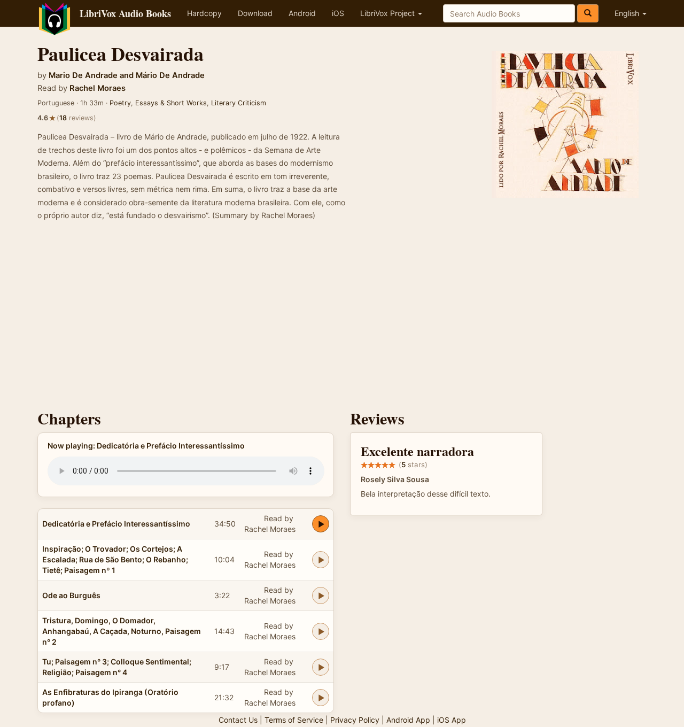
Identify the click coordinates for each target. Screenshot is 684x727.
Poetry (120, 103)
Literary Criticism (238, 103)
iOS (338, 13)
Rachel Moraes (97, 88)
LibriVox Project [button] (388, 13)
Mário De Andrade (170, 75)
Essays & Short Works (171, 103)
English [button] (628, 13)
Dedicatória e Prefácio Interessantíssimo (116, 523)
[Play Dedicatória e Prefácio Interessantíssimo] (320, 523)
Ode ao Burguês (71, 595)
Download (255, 13)
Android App (408, 719)
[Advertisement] (342, 318)
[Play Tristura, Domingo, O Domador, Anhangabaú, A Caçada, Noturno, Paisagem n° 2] (320, 631)
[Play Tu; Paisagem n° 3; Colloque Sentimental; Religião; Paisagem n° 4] (320, 667)
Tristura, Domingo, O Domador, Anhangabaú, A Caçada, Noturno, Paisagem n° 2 (121, 631)
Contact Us (238, 719)
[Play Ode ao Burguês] (320, 595)
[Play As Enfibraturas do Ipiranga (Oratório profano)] (320, 697)
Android (302, 13)
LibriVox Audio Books (125, 13)
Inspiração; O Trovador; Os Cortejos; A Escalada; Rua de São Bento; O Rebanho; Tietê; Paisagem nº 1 (115, 559)
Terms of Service (294, 719)
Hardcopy (204, 13)
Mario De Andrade (83, 75)
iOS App (451, 719)
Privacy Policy (354, 719)
